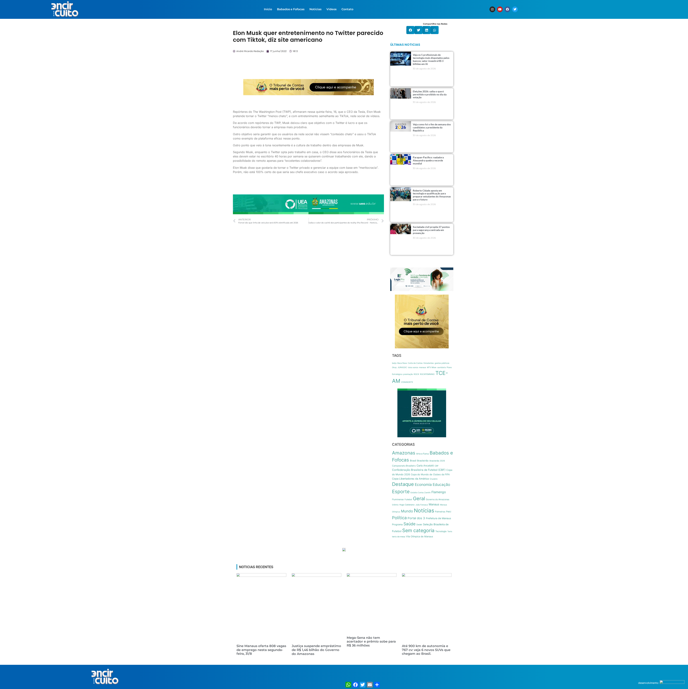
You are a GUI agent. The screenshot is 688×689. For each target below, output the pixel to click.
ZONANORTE (407, 382)
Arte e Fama (422, 453)
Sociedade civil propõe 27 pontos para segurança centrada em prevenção (431, 230)
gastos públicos (442, 363)
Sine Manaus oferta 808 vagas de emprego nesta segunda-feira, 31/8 (261, 650)
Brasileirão (423, 460)
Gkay (394, 367)
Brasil (413, 460)
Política (399, 517)
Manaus (434, 504)
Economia (423, 484)
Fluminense (398, 499)
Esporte (401, 491)
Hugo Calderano (407, 504)
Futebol (408, 499)
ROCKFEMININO (427, 374)
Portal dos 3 (416, 518)
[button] (410, 30)
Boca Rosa (402, 363)
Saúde (409, 523)
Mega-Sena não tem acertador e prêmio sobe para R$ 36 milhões (371, 641)
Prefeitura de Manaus (438, 518)
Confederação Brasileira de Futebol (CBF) (418, 470)
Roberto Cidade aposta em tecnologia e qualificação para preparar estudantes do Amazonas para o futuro (432, 195)
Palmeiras (440, 511)
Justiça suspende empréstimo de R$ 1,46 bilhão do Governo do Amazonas (316, 650)
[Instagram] (492, 9)
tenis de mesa (398, 536)
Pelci (448, 511)
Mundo (407, 511)
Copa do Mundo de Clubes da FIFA (430, 474)
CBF (437, 466)
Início (268, 9)
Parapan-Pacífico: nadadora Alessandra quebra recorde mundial (428, 160)
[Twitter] (515, 9)
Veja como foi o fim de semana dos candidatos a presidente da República (432, 127)
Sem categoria (418, 530)
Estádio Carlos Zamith (420, 492)
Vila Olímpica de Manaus (419, 536)
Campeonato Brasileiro (404, 465)
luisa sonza (413, 367)
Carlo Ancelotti (425, 465)
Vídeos (331, 9)
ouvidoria (441, 367)
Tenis (449, 531)
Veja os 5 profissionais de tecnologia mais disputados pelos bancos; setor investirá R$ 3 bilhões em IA (431, 59)
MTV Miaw (431, 367)
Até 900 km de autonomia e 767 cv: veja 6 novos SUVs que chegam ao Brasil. (426, 650)
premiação (408, 374)
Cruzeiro (434, 479)
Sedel (419, 524)
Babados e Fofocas (290, 9)
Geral (419, 498)
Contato (347, 9)
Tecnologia (440, 531)
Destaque (403, 484)
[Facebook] (507, 9)
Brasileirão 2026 (437, 461)
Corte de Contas (415, 363)
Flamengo (438, 492)
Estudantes (429, 363)
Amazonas (403, 453)
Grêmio (395, 505)
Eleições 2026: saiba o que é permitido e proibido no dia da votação (429, 94)
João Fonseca (421, 505)
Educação (441, 484)
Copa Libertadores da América (410, 478)
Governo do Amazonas (437, 499)
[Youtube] (500, 9)
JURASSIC (402, 367)
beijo (394, 363)
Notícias (315, 9)
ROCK (416, 374)
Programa (397, 524)
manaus (422, 367)
